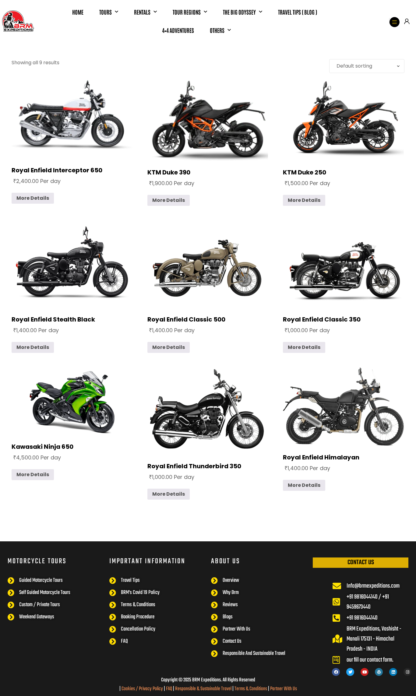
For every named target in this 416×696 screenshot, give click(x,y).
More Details (32, 198)
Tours (105, 12)
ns (265, 689)
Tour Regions (187, 12)
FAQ (169, 689)
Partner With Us (283, 689)
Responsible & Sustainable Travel (203, 689)
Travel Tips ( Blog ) (297, 12)
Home (77, 12)
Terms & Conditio (248, 689)
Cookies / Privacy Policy (142, 689)
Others (217, 30)
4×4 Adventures (178, 30)
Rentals (142, 12)
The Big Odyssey (239, 12)
